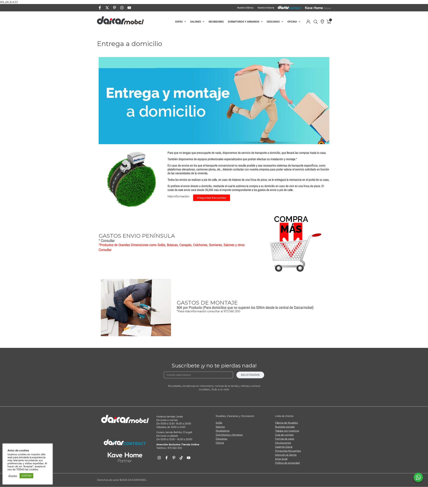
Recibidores (216, 21)
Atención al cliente (286, 454)
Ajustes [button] (12, 475)
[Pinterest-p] (114, 8)
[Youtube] (129, 8)
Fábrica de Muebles (286, 422)
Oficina (292, 21)
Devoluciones (283, 442)
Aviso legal (281, 458)
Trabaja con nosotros (287, 430)
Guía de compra (284, 434)
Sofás (179, 21)
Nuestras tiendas (285, 426)
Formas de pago (284, 438)
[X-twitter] (107, 8)
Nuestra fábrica (245, 7)
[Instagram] (122, 8)
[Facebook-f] (100, 8)
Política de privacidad (287, 462)
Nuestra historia (266, 7)
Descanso (273, 21)
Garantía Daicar (284, 446)
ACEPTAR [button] (26, 475)
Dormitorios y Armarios (243, 21)
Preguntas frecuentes (288, 450)
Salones (195, 21)
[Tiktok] (181, 458)
